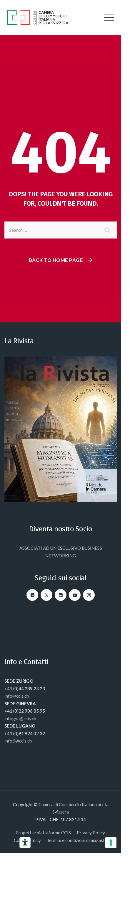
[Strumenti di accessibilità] (25, 842)
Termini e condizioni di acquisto (77, 840)
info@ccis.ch (16, 695)
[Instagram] (89, 595)
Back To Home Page (56, 260)
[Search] (108, 230)
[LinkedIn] (60, 595)
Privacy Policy (91, 832)
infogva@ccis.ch (20, 718)
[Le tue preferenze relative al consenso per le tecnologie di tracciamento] (110, 842)
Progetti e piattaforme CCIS (43, 832)
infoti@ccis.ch (18, 740)
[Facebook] (32, 595)
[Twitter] (46, 595)
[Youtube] (75, 595)
